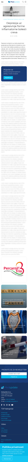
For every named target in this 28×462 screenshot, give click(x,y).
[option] (14, 273)
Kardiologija (4, 418)
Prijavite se (8, 77)
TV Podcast (4, 438)
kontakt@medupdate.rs (11, 407)
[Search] (23, 1)
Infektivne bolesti (6, 422)
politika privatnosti (7, 455)
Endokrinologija (5, 420)
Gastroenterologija (6, 426)
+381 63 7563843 (10, 405)
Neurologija (4, 424)
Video (2, 434)
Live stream (4, 436)
